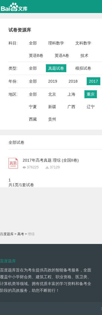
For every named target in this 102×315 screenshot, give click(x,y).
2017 (93, 81)
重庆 (91, 94)
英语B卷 (36, 55)
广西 (71, 106)
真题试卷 (56, 68)
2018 (73, 81)
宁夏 (33, 106)
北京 (52, 94)
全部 (33, 43)
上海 (71, 94)
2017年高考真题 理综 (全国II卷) (51, 160)
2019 (52, 81)
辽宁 (91, 106)
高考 (20, 234)
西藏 (33, 119)
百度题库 (7, 234)
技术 (84, 55)
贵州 (52, 119)
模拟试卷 (83, 68)
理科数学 (56, 43)
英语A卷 (62, 55)
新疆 (52, 106)
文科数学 (83, 43)
